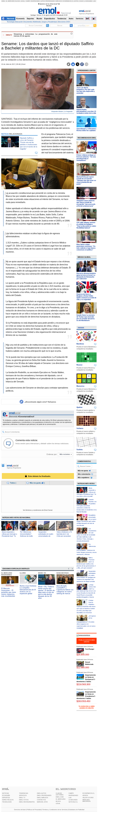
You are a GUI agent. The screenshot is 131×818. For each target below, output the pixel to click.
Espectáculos (49, 19)
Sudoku (80, 450)
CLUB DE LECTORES (59, 794)
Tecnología (11, 22)
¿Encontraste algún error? (40, 402)
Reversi (79, 365)
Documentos (28, 22)
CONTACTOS (41, 800)
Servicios (79, 19)
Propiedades (50, 1)
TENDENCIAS (23, 793)
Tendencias (61, 19)
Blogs (17, 1)
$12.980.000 (83, 667)
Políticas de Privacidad (34, 809)
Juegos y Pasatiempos (49, 22)
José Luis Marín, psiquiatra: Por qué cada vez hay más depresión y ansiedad (86, 90)
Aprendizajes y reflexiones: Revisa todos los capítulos (86, 129)
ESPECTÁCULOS (7, 800)
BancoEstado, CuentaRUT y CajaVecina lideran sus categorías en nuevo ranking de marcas (65, 589)
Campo (28, 1)
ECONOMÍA (6, 795)
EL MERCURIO (61, 799)
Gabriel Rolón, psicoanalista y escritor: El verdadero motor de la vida (86, 111)
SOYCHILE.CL (73, 802)
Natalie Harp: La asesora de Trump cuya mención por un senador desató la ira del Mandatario (86, 317)
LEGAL (58, 803)
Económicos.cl (68, 1)
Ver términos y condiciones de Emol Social (37, 510)
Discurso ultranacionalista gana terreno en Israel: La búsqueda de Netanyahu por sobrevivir (86, 276)
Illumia (23, 573)
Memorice (80, 386)
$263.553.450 (83, 701)
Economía (20, 19)
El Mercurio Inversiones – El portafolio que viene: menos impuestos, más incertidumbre (8, 592)
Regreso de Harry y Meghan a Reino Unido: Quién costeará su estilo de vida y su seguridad (86, 296)
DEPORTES (6, 797)
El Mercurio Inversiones (6, 574)
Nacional (10, 19)
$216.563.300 (83, 684)
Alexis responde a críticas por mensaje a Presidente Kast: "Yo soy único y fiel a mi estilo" (9, 536)
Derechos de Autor (20, 809)
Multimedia (37, 22)
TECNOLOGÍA (7, 802)
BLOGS (58, 801)
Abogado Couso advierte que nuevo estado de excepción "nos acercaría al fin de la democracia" (86, 203)
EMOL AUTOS (41, 793)
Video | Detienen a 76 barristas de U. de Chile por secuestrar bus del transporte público (64, 536)
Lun (94, 1)
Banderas (80, 344)
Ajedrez (80, 407)
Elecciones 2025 (64, 22)
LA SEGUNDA (73, 800)
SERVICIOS (23, 795)
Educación (19, 22)
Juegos (81, 328)
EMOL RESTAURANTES (27, 802)
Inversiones (35, 1)
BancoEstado (63, 573)
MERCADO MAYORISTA (86, 800)
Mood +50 (42, 573)
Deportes (30, 19)
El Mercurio (10, 1)
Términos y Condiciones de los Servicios (54, 809)
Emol (3, 1)
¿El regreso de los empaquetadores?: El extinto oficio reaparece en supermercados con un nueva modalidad (86, 622)
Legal (23, 1)
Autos (42, 1)
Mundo (39, 19)
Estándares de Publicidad (76, 809)
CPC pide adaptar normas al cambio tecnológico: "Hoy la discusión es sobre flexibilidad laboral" (86, 225)
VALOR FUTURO (88, 797)
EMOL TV (22, 797)
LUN (70, 797)
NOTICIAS (5, 793)
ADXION (85, 795)
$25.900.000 (83, 654)
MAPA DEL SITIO (42, 802)
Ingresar (82, 14)
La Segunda (88, 1)
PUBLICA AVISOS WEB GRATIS (87, 641)
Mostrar (49, 6)
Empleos (59, 1)
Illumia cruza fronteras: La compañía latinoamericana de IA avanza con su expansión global (28, 589)
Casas (81, 1)
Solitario (80, 428)
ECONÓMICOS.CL (89, 793)
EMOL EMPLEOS (42, 797)
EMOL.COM (59, 797)
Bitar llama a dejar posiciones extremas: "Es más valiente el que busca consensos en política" (86, 247)
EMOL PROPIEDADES (44, 795)
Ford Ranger (89, 649)
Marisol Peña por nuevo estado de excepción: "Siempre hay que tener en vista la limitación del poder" (86, 180)
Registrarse (90, 14)
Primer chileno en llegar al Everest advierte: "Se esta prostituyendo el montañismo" (86, 157)
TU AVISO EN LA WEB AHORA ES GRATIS (87, 707)
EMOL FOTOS (23, 800)
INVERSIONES (73, 795)
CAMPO (71, 793)
